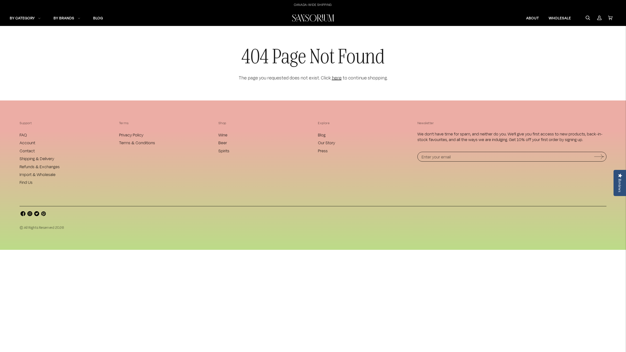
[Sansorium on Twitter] (36, 214)
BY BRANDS (64, 18)
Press (323, 151)
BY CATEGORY (22, 18)
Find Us (26, 182)
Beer (222, 142)
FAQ (23, 135)
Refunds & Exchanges (40, 166)
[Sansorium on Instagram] (29, 214)
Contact (27, 151)
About (532, 18)
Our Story (326, 142)
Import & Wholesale (38, 174)
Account (27, 142)
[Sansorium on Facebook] (23, 214)
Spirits (223, 151)
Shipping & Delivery (37, 158)
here (337, 78)
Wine (222, 135)
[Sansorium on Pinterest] (43, 214)
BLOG (98, 18)
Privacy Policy (131, 135)
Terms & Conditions (137, 142)
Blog (321, 135)
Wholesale (560, 18)
